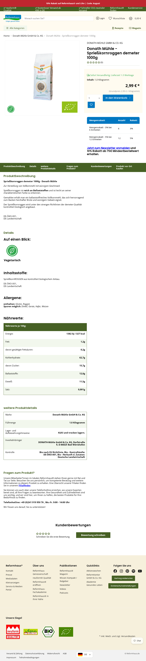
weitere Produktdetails (48, 167)
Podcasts (64, 592)
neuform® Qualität (10, 9)
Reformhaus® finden (117, 9)
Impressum (11, 657)
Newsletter (65, 585)
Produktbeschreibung (14, 166)
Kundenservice (135, 8)
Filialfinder (25, 485)
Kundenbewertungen (101, 166)
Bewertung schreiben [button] (93, 535)
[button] (94, 62)
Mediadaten (11, 578)
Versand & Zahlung (14, 653)
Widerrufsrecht (53, 653)
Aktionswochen (94, 570)
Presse (9, 574)
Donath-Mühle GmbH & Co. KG (28, 36)
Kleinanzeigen (12, 582)
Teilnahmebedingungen (29, 657)
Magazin (136, 28)
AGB (64, 653)
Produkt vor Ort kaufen (124, 167)
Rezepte (119, 28)
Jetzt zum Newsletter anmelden (108, 148)
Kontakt (9, 570)
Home (7, 36)
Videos (63, 589)
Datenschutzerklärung (34, 653)
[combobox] (58, 18)
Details (33, 166)
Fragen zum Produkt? (72, 167)
